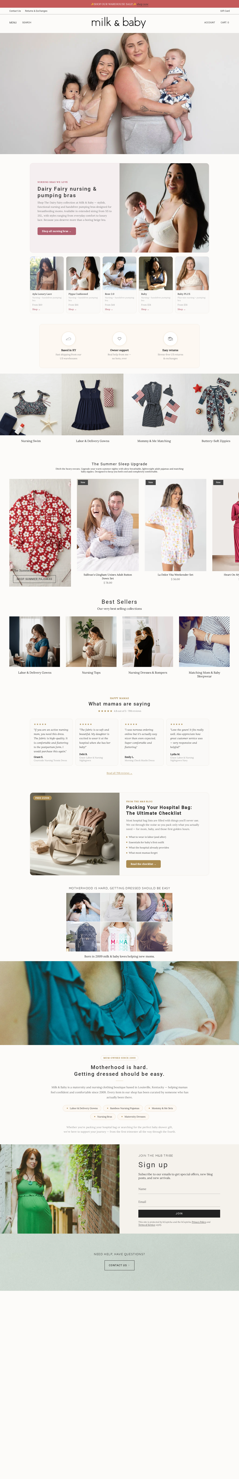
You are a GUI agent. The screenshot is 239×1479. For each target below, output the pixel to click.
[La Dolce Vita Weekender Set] (175, 525)
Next (233, 525)
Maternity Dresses (133, 1116)
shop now (142, 4)
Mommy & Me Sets (160, 1108)
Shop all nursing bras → (57, 231)
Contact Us (15, 11)
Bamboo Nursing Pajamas (123, 1108)
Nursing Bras (103, 1116)
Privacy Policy (199, 1222)
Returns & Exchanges (36, 11)
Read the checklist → (143, 864)
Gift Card (225, 11)
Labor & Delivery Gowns (82, 1108)
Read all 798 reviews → (119, 773)
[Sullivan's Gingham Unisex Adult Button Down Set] (108, 525)
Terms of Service (146, 1224)
